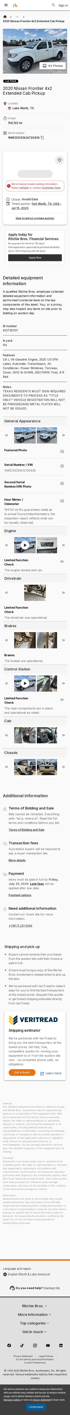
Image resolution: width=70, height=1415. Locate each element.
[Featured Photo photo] (62, 451)
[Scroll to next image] (63, 435)
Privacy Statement (23, 1356)
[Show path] (17, 16)
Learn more (53, 1073)
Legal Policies (46, 1356)
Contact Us (51, 1288)
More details (17, 860)
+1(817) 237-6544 (20, 926)
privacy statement (42, 1399)
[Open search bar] (53, 5)
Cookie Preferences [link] (35, 1363)
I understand (36, 1406)
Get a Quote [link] (22, 1072)
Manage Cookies (12, 1399)
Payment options (20, 895)
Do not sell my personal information (35, 1359)
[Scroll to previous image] (6, 435)
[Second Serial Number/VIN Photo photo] (62, 483)
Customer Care (51, 187)
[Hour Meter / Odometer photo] (62, 501)
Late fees (37, 884)
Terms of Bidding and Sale (26, 830)
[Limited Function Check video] (62, 561)
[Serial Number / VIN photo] (62, 466)
